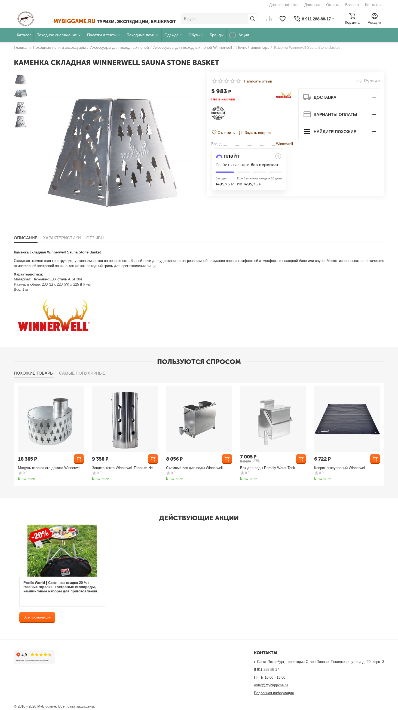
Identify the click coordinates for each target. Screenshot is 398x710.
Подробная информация (274, 693)
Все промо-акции (37, 617)
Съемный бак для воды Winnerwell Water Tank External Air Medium (194, 468)
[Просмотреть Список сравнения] (269, 18)
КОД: (359, 81)
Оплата (332, 4)
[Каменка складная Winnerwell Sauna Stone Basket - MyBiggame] (114, 150)
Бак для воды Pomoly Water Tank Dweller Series (267, 468)
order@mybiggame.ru (271, 685)
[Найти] (253, 19)
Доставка (312, 4)
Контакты (373, 4)
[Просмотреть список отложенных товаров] (282, 18)
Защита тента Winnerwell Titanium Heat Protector (124, 468)
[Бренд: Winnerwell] (284, 95)
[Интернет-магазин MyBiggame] (34, 19)
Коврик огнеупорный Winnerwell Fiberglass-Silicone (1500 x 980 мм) (342, 468)
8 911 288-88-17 (266, 670)
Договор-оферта (284, 4)
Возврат (352, 4)
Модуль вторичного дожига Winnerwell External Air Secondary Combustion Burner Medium (49, 468)
